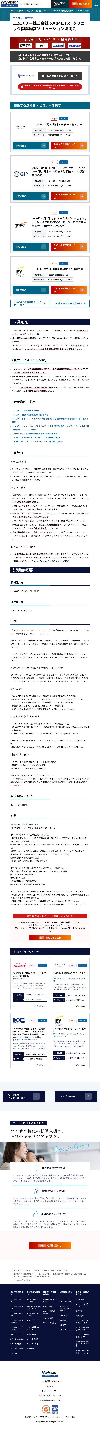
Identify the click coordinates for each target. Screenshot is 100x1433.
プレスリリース (65, 1330)
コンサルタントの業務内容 (16, 1321)
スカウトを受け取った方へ (82, 1305)
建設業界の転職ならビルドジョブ (82, 1328)
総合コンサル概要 (16, 1339)
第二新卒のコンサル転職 (33, 1314)
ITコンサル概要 (15, 1344)
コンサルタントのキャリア (16, 1314)
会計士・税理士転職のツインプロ (82, 1321)
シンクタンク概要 (16, 1348)
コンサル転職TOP (16, 11)
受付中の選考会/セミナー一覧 (50, 1300)
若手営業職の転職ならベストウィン (82, 1352)
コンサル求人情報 (49, 1323)
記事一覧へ (14, 1353)
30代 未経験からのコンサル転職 (33, 1307)
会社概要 (63, 1325)
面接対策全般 (31, 1334)
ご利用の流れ (64, 1315)
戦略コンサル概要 (16, 1334)
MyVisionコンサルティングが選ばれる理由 (66, 1308)
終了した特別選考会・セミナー (38, 11)
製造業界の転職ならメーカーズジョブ (82, 1343)
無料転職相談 (80, 1299)
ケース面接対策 (32, 1339)
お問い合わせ (80, 1316)
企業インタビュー (49, 1318)
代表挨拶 (63, 1320)
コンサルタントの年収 (16, 1307)
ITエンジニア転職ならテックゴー (82, 1335)
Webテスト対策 (32, 1344)
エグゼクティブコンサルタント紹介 (66, 1300)
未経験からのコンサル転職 (33, 1300)
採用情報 (79, 1311)
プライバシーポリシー (50, 1391)
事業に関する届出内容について (50, 1396)
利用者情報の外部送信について (50, 1400)
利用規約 (50, 1386)
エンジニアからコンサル (33, 1321)
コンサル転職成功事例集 (49, 1312)
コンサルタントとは (16, 1300)
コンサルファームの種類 (16, 1328)
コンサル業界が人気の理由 (33, 1328)
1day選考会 (47, 1306)
